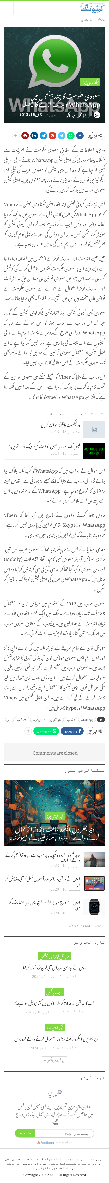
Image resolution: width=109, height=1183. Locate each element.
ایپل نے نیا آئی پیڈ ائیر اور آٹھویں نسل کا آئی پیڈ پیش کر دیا (43, 880)
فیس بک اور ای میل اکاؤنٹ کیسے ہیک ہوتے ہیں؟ (44, 446)
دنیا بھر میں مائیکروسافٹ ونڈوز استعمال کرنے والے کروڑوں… (55, 1038)
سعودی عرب (39, 719)
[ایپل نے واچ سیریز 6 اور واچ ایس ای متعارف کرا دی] (94, 907)
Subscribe (25, 1133)
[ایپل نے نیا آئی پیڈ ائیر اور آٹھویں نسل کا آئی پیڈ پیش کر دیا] (94, 883)
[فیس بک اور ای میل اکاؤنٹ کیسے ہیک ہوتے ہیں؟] (94, 451)
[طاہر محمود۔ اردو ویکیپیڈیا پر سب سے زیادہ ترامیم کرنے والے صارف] (94, 860)
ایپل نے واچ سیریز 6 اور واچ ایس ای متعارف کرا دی (43, 904)
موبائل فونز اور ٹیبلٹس (54, 956)
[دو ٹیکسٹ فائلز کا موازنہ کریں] (94, 429)
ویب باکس (54, 992)
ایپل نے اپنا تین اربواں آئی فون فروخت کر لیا (54, 967)
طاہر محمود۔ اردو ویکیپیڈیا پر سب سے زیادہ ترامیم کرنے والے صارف (42, 856)
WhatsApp (87, 719)
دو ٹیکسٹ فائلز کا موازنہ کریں (60, 424)
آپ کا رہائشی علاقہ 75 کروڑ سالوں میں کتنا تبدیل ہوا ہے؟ (54, 1002)
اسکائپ (71, 719)
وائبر (9, 719)
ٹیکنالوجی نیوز (90, 82)
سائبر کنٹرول (55, 719)
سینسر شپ (22, 719)
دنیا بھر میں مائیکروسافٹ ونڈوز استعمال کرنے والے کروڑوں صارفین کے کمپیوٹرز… (54, 832)
